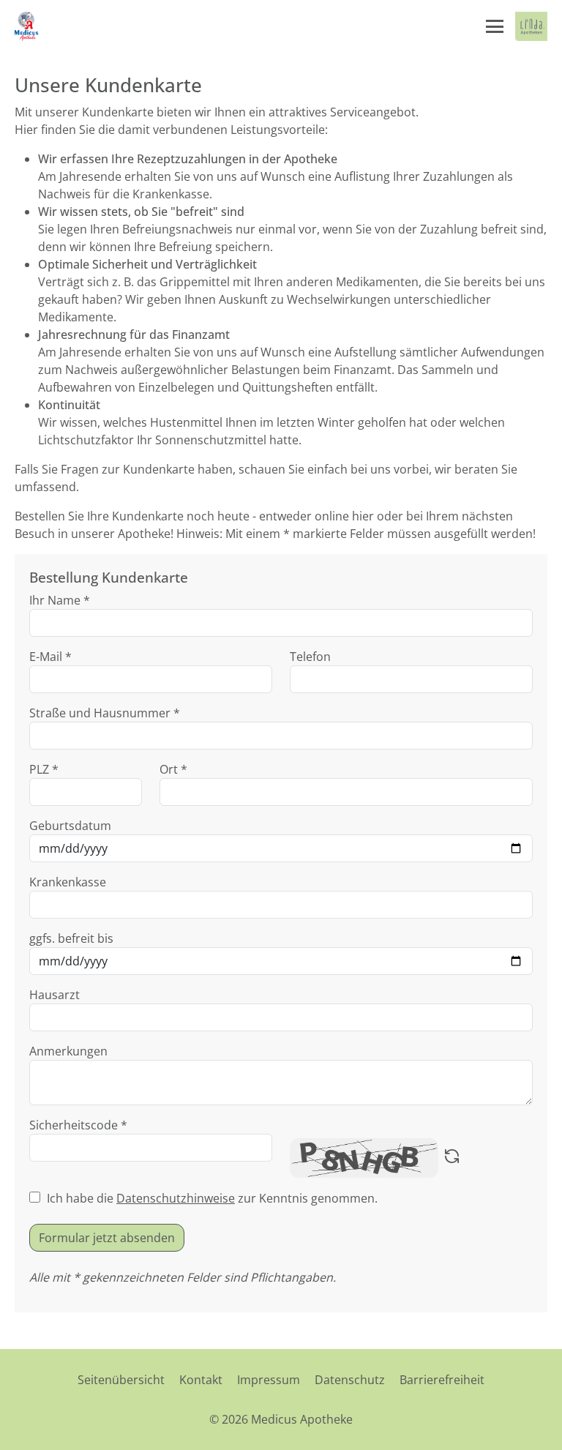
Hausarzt (54, 995)
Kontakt (200, 1380)
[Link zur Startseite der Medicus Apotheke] (28, 26)
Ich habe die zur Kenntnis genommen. (212, 1198)
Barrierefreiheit (442, 1380)
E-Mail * (50, 657)
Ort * (173, 769)
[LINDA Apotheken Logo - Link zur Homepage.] (531, 26)
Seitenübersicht (121, 1380)
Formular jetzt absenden (107, 1238)
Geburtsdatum (70, 826)
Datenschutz (350, 1380)
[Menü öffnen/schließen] (494, 26)
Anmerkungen (68, 1051)
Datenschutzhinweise (175, 1198)
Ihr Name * (59, 600)
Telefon (310, 657)
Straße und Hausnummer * (104, 713)
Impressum (268, 1380)
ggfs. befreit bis (71, 938)
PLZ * (44, 769)
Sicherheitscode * (78, 1125)
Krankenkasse (67, 882)
